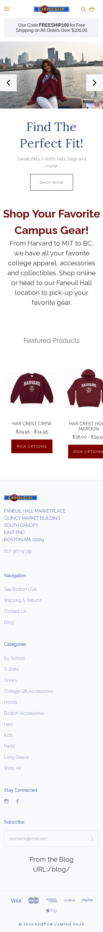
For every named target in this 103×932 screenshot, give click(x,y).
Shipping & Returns (23, 600)
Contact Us (15, 611)
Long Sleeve (16, 757)
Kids (8, 735)
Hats (8, 724)
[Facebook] (17, 802)
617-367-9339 (18, 551)
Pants (9, 746)
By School (14, 658)
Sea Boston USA (20, 589)
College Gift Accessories (28, 691)
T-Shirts (11, 669)
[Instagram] (6, 802)
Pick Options (32, 446)
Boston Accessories (24, 713)
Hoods (11, 702)
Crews (10, 680)
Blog (9, 622)
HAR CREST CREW (32, 423)
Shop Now (52, 182)
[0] (92, 9)
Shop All (12, 768)
